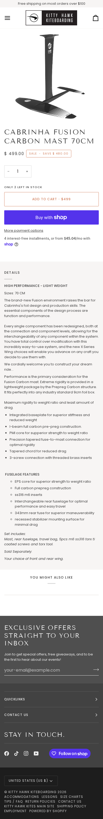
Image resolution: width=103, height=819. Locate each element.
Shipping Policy (71, 806)
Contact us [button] (16, 715)
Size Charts (71, 796)
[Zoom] (17, 110)
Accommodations (21, 796)
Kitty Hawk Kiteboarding (32, 792)
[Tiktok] (16, 753)
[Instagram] (26, 753)
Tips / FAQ (13, 801)
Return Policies (40, 801)
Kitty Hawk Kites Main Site (29, 806)
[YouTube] (36, 753)
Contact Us (70, 801)
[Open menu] (12, 18)
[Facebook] (6, 753)
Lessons (50, 796)
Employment (15, 811)
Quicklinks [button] (14, 699)
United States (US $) (28, 780)
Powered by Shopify (48, 811)
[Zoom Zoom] (51, 76)
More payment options (23, 230)
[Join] (94, 669)
